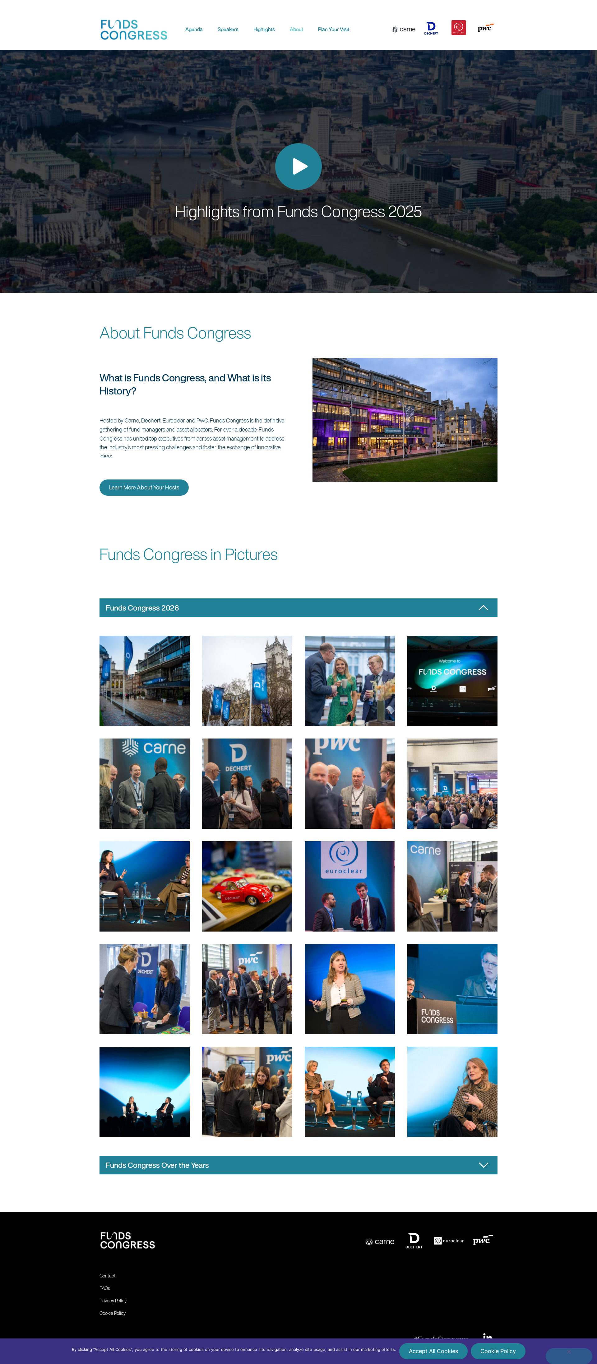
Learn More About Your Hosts (144, 487)
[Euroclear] (458, 28)
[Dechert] (431, 28)
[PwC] (485, 28)
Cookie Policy (498, 1351)
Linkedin (487, 1338)
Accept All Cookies (433, 1351)
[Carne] (403, 28)
